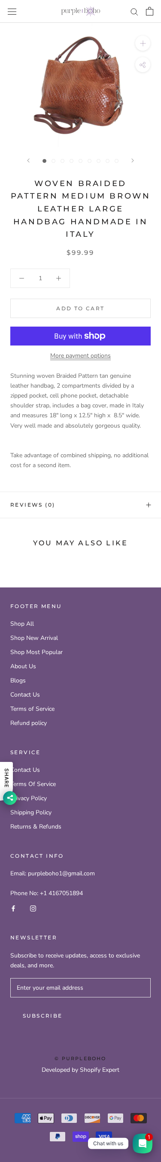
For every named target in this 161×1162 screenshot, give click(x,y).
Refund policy (28, 723)
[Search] (134, 11)
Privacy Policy (28, 798)
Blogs (18, 680)
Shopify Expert (99, 1070)
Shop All (22, 624)
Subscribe (43, 1015)
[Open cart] (149, 11)
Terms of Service (32, 709)
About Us (23, 666)
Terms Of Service (33, 784)
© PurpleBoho (80, 1058)
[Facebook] (13, 908)
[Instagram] (33, 908)
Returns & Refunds (35, 827)
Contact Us (25, 695)
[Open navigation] (12, 11)
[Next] (132, 160)
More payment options (80, 356)
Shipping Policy (31, 812)
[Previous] (28, 160)
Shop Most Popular (36, 652)
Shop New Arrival (34, 638)
